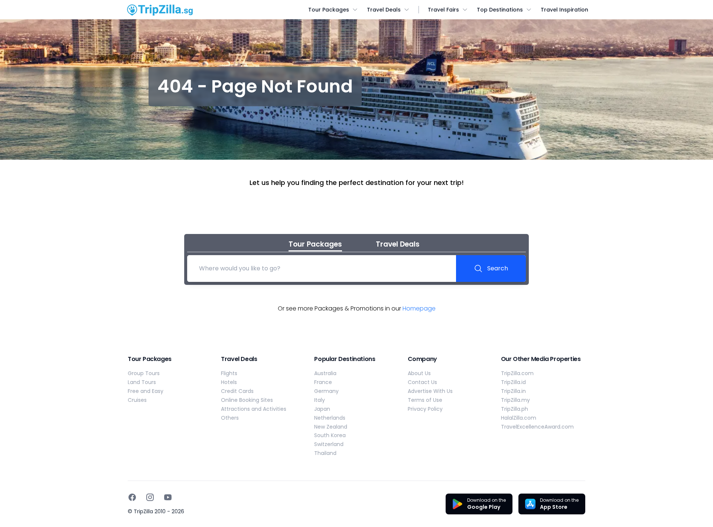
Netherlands (329, 418)
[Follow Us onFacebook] (132, 497)
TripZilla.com (517, 373)
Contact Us (422, 382)
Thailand (325, 453)
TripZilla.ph (514, 409)
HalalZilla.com (518, 418)
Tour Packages (328, 9)
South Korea (330, 435)
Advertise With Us (430, 391)
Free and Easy (145, 391)
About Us (419, 373)
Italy (319, 400)
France (323, 382)
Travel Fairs (443, 9)
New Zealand (330, 426)
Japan (322, 409)
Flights (229, 373)
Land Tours (142, 382)
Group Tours (144, 373)
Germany (326, 391)
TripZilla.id (513, 382)
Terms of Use (425, 400)
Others (230, 418)
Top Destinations (500, 9)
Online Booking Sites (247, 400)
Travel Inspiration (564, 9)
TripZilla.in (513, 391)
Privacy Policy (425, 409)
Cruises (137, 400)
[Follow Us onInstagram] (150, 497)
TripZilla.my (515, 400)
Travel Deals (384, 9)
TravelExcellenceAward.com (537, 426)
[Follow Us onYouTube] (167, 497)
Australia (325, 373)
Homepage (419, 308)
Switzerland (329, 444)
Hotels (229, 382)
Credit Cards (237, 391)
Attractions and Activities (253, 409)
